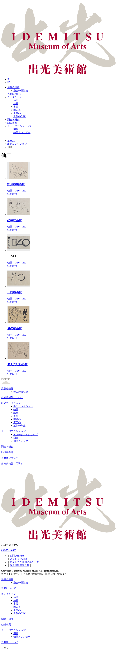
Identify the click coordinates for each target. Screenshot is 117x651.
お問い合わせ (17, 555)
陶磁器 (17, 110)
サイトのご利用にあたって (24, 562)
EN (9, 82)
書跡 (15, 106)
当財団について (9, 458)
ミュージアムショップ (19, 126)
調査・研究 (13, 119)
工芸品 (17, 113)
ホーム (11, 140)
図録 (15, 129)
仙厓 (15, 100)
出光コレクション (17, 143)
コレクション (14, 97)
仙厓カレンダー (21, 132)
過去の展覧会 (20, 90)
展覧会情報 (13, 87)
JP (8, 79)
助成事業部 (7, 452)
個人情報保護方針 (19, 565)
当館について (14, 94)
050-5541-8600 (8, 550)
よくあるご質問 (18, 559)
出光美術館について (12, 397)
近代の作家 (19, 116)
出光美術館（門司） (12, 463)
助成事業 (12, 122)
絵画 (15, 103)
